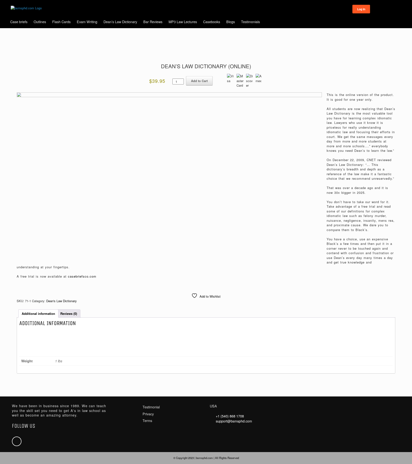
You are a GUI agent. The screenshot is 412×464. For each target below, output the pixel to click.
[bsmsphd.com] (26, 8)
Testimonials (250, 21)
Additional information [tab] (38, 313)
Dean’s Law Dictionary (120, 21)
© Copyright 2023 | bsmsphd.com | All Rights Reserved (206, 458)
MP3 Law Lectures (183, 21)
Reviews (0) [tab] (68, 313)
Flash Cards (61, 21)
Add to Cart (199, 81)
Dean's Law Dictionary (61, 301)
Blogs (230, 21)
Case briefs (18, 21)
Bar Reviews (152, 21)
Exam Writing (87, 21)
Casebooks (211, 21)
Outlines (40, 21)
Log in (361, 9)
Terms (147, 420)
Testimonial (151, 407)
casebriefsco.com (82, 276)
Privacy (148, 413)
